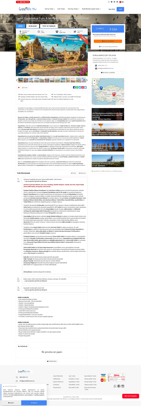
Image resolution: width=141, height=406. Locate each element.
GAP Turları (61, 9)
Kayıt (120, 9)
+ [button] (94, 80)
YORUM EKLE (52, 361)
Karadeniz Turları (74, 379)
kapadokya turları (109, 171)
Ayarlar (11, 402)
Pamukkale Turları (74, 384)
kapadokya (119, 171)
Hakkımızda (56, 379)
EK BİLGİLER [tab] (33, 26)
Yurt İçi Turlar (49, 9)
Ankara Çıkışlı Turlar (90, 379)
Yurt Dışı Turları (73, 9)
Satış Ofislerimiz (58, 376)
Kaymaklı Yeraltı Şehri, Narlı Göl (34, 288)
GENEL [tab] (20, 26)
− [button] (94, 83)
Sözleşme (56, 384)
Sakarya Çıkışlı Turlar (90, 384)
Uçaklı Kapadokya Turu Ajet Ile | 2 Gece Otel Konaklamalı (52, 20)
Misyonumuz (57, 387)
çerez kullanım (29, 395)
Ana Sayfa (18, 20)
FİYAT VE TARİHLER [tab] (49, 26)
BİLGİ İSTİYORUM (108, 41)
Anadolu (33, 20)
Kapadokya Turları (74, 382)
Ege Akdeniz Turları (90, 376)
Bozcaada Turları (74, 387)
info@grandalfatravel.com (105, 68)
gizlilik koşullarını (39, 395)
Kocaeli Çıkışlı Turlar (90, 382)
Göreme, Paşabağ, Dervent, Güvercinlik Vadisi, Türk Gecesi (42, 179)
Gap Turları (72, 376)
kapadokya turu (97, 171)
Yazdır (26, 87)
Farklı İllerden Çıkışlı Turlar (91, 9)
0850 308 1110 (24, 2)
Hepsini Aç (83, 173)
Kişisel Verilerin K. (58, 382)
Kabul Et (34, 402)
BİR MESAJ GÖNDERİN (108, 72)
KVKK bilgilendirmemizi (17, 395)
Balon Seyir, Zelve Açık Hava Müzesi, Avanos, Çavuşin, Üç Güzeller (45, 279)
